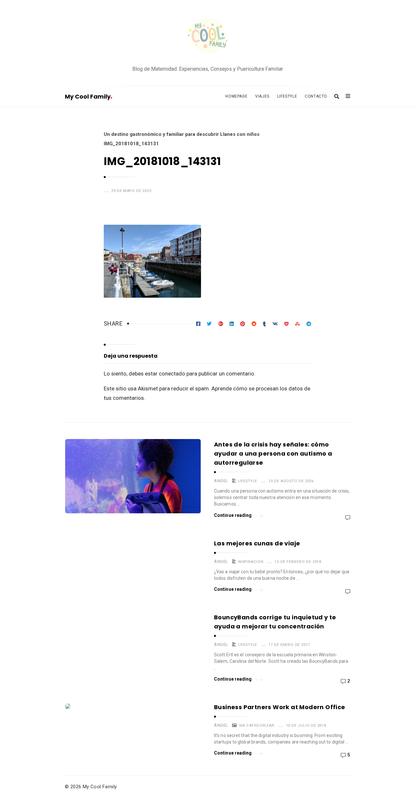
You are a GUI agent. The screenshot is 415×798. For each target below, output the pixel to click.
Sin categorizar (257, 725)
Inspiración (251, 561)
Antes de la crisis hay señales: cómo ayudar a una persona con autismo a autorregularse (273, 453)
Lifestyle (287, 96)
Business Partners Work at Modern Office (279, 707)
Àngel (221, 480)
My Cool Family (88, 96)
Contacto (316, 96)
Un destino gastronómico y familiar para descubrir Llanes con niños (181, 134)
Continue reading (233, 515)
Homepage (236, 96)
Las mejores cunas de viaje (257, 543)
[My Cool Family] (207, 37)
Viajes (262, 96)
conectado (172, 373)
